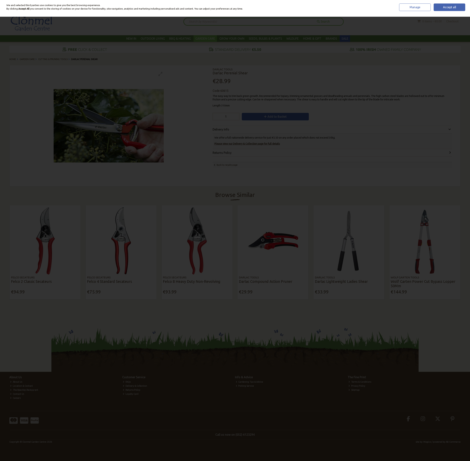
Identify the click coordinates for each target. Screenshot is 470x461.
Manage (415, 7)
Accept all (449, 7)
